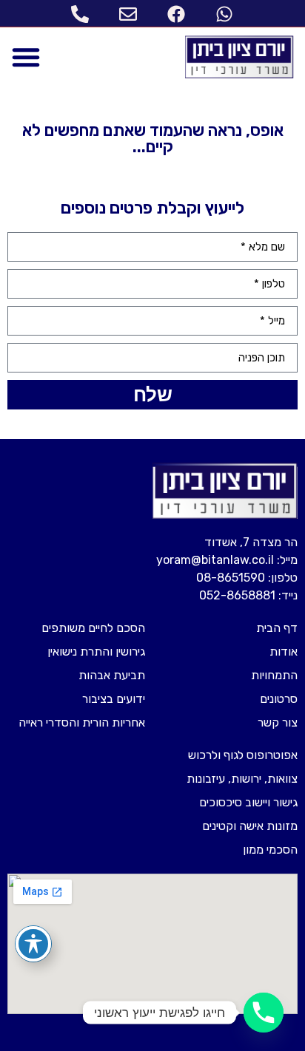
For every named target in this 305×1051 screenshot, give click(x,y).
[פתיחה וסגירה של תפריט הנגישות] (33, 944)
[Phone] (264, 1013)
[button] (26, 57)
